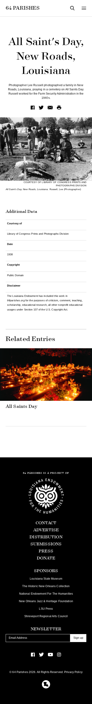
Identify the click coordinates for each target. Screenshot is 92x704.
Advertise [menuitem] (46, 530)
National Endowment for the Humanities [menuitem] (46, 593)
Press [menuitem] (46, 551)
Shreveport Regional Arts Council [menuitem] (46, 616)
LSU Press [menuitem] (46, 608)
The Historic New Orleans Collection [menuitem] (46, 586)
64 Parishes (23, 8)
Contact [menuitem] (46, 523)
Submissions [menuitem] (46, 544)
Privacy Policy (73, 672)
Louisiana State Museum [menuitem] (46, 578)
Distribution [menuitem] (45, 537)
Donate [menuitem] (46, 558)
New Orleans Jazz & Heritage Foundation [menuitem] (46, 601)
